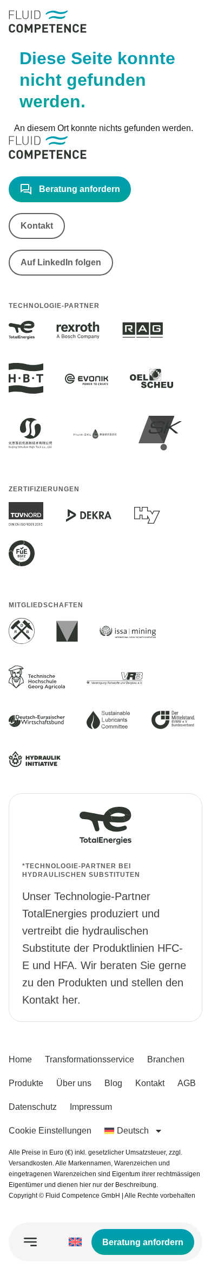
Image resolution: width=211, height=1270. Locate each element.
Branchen (165, 1059)
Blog (113, 1083)
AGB (186, 1083)
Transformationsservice (89, 1059)
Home (20, 1059)
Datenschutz (33, 1106)
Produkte (26, 1083)
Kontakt (149, 1083)
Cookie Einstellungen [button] (50, 1130)
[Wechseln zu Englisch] (75, 1242)
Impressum (91, 1106)
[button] (30, 1242)
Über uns (73, 1083)
